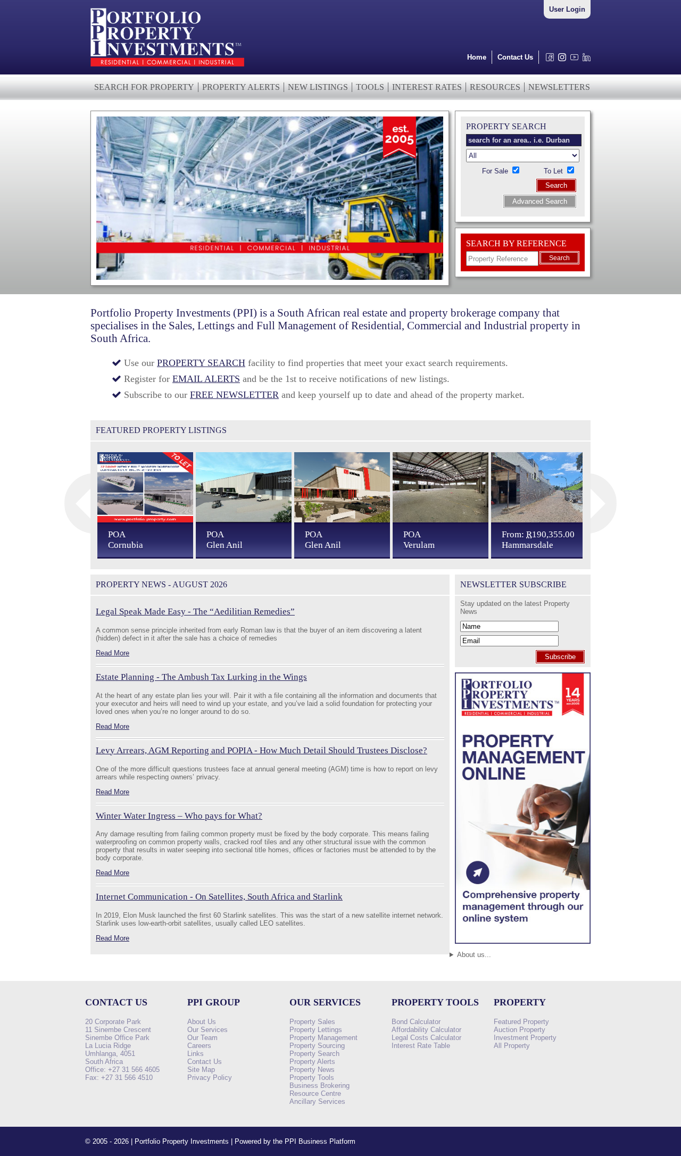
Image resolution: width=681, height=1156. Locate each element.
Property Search (314, 1054)
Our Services (207, 1030)
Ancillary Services (317, 1101)
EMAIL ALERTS (206, 378)
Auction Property (519, 1030)
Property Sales (312, 1022)
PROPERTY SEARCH (201, 362)
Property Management (323, 1038)
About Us (201, 1022)
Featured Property (521, 1022)
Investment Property (525, 1038)
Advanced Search (539, 201)
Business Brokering (319, 1086)
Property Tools (311, 1078)
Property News (312, 1070)
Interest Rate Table (421, 1046)
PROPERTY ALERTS (241, 87)
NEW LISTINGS (318, 87)
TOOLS (370, 87)
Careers (199, 1046)
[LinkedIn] (584, 59)
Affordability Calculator (426, 1030)
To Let (554, 171)
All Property (512, 1046)
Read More (112, 653)
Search (556, 185)
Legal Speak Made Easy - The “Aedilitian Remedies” (195, 611)
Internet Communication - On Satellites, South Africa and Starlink (219, 897)
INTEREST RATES (427, 87)
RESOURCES (495, 87)
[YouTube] (572, 59)
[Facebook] (548, 59)
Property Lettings (315, 1030)
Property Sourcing (317, 1046)
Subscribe (560, 657)
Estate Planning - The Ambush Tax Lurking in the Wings (201, 677)
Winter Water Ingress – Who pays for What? (179, 816)
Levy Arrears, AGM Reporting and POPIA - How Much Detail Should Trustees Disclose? (261, 750)
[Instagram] (560, 59)
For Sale (496, 171)
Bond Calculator (416, 1022)
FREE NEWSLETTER (234, 394)
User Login (567, 9)
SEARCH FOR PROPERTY (144, 87)
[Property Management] (523, 947)
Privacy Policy (209, 1078)
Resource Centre (315, 1093)
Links (195, 1054)
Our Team (202, 1038)
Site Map (201, 1070)
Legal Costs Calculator (426, 1038)
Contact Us (515, 57)
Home (476, 57)
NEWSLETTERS (559, 87)
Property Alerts (312, 1062)
